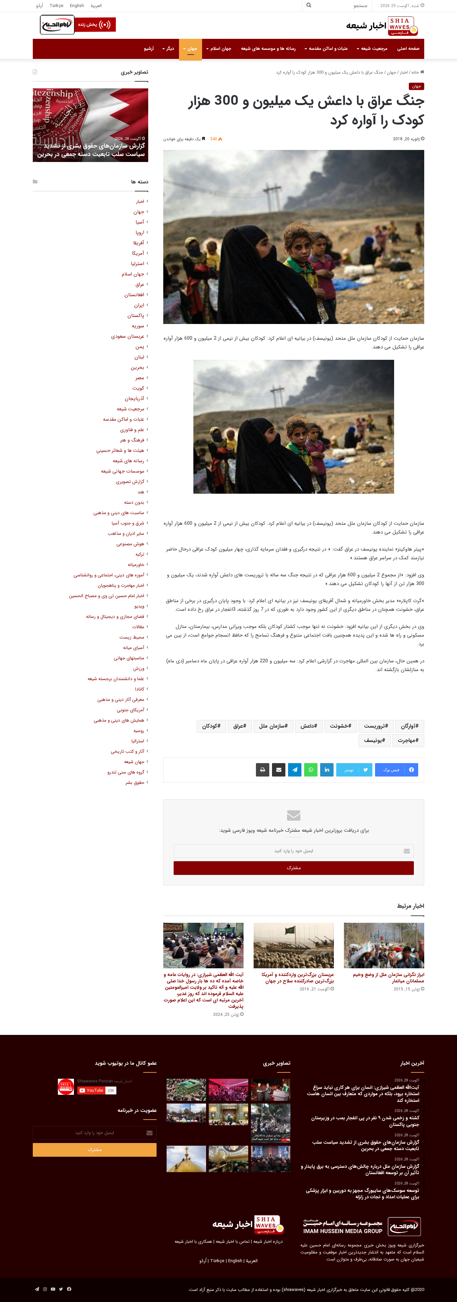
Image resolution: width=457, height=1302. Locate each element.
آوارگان (408, 726)
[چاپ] (262, 770)
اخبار (404, 72)
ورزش (138, 668)
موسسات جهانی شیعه (122, 471)
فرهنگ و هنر (132, 440)
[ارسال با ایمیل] (278, 770)
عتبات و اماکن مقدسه (328, 48)
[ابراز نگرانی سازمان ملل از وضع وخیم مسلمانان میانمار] (384, 945)
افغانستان (134, 295)
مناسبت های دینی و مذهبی (118, 512)
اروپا (139, 232)
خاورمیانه (136, 564)
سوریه (138, 326)
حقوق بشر (134, 782)
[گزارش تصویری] (270, 1123)
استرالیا (137, 741)
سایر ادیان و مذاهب (126, 533)
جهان (192, 48)
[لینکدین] (327, 770)
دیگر (170, 48)
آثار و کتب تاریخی (127, 751)
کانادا (139, 689)
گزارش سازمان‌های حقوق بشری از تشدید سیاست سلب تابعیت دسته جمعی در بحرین (91, 150)
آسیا (139, 222)
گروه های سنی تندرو (125, 772)
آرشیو (149, 48)
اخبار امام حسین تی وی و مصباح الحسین (106, 595)
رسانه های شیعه (128, 461)
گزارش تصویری (130, 481)
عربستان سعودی (127, 336)
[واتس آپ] (310, 770)
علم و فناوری (132, 429)
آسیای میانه (133, 647)
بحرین (137, 367)
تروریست (374, 726)
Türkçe (56, 5)
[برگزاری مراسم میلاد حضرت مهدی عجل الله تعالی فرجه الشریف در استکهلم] (228, 1090)
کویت (138, 388)
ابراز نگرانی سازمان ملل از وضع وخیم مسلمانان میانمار (388, 978)
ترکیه (139, 554)
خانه (416, 72)
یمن (139, 346)
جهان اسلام (220, 48)
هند (141, 492)
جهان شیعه (134, 761)
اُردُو (39, 5)
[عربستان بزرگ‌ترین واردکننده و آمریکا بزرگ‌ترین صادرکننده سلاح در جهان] (294, 945)
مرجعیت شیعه (374, 48)
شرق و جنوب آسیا (128, 523)
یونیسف (373, 740)
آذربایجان (134, 398)
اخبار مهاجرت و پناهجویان (121, 585)
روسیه (138, 730)
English (77, 5)
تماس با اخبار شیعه (233, 1241)
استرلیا (137, 263)
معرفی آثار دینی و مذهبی (120, 699)
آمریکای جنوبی (130, 710)
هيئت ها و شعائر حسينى (120, 450)
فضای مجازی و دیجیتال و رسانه (115, 616)
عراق (238, 726)
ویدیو (139, 606)
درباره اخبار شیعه (268, 1241)
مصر (139, 378)
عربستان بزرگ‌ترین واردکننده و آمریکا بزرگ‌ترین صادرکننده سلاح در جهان (298, 978)
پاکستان (135, 315)
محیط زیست (131, 637)
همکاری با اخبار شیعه (193, 1241)
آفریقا (138, 243)
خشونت (339, 726)
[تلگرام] (294, 770)
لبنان (139, 357)
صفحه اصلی (408, 48)
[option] (90, 125)
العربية (96, 5)
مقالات (138, 627)
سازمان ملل (271, 726)
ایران (139, 305)
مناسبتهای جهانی (129, 658)
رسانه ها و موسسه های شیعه (268, 48)
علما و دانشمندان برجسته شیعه (116, 678)
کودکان (209, 726)
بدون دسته (134, 502)
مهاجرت (406, 740)
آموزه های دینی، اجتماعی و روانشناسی (109, 575)
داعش (307, 726)
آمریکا (138, 253)
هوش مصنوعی (130, 544)
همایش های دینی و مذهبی (119, 720)
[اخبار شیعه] (375, 26)
